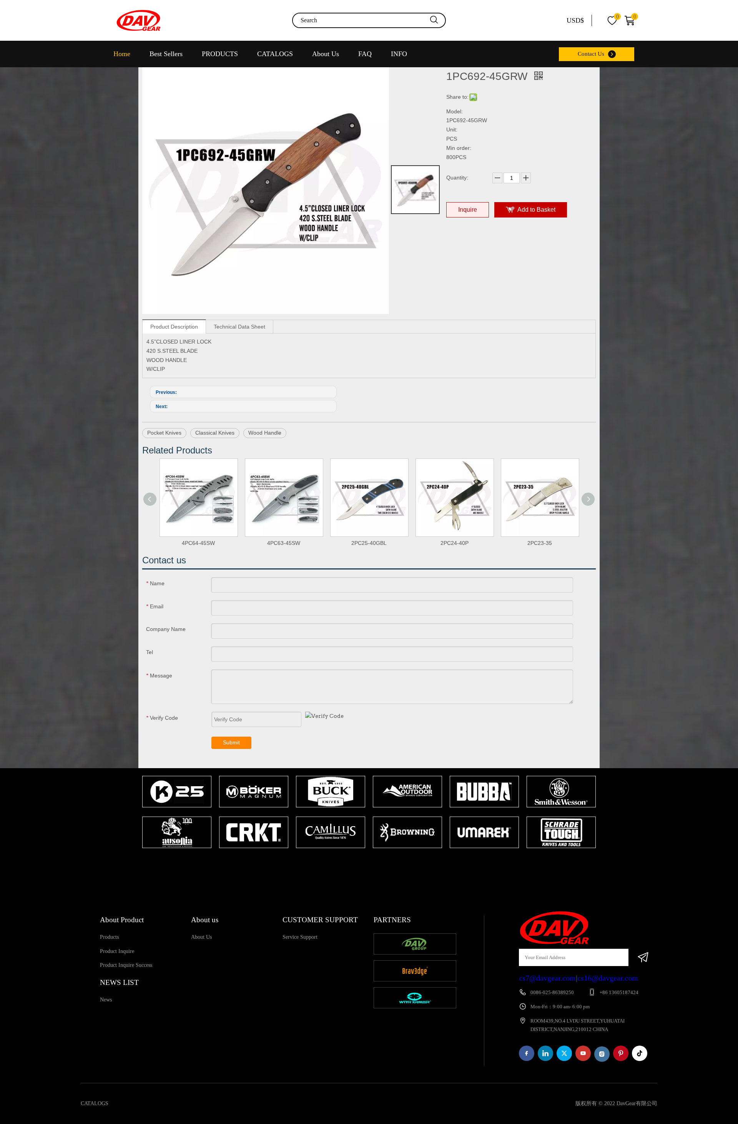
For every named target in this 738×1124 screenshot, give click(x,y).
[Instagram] (602, 1054)
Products (109, 937)
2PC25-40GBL (369, 543)
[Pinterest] (620, 1053)
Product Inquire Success (126, 965)
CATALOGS (275, 54)
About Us (325, 54)
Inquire (467, 209)
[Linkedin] (545, 1053)
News (106, 1000)
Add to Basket (536, 209)
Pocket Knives (164, 433)
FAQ (365, 54)
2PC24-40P (454, 543)
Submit (231, 742)
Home (121, 54)
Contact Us (591, 54)
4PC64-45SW (198, 543)
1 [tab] (365, 863)
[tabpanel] (176, 812)
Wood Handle (264, 433)
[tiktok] (639, 1053)
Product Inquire (117, 951)
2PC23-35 (539, 543)
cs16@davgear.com (607, 978)
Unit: (451, 129)
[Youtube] (583, 1053)
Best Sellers (166, 54)
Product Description (174, 327)
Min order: (458, 148)
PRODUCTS (220, 54)
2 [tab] (377, 863)
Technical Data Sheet (239, 327)
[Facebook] (526, 1053)
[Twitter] (564, 1053)
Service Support (300, 937)
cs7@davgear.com (547, 978)
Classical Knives (214, 433)
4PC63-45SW (283, 543)
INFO (399, 54)
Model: (454, 111)
